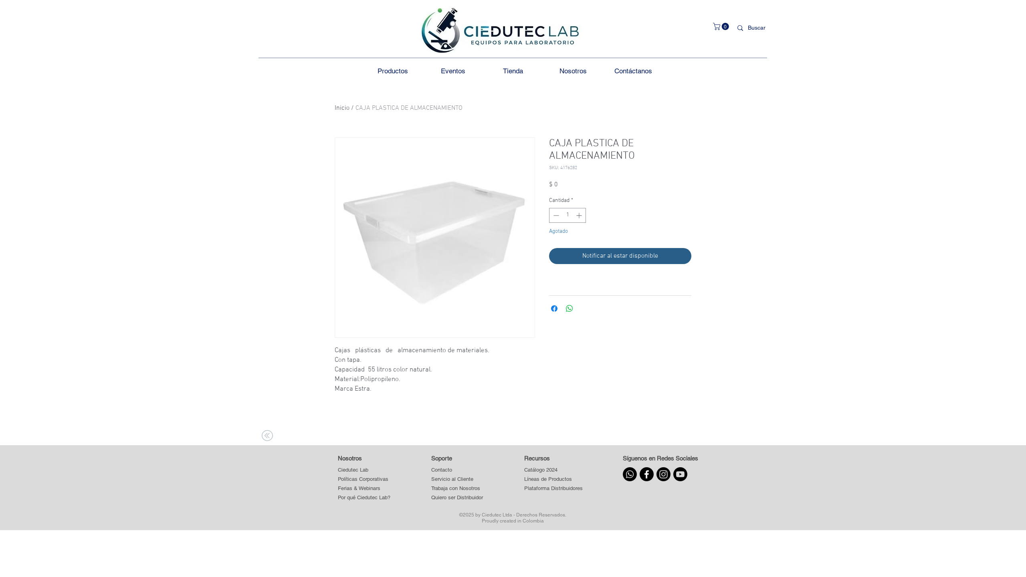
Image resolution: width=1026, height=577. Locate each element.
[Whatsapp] (630, 474)
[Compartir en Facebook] (554, 308)
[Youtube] (680, 474)
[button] (722, 26)
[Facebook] (647, 474)
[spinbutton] (567, 215)
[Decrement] (555, 215)
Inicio (342, 108)
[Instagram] (663, 474)
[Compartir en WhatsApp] (569, 308)
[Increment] (580, 215)
